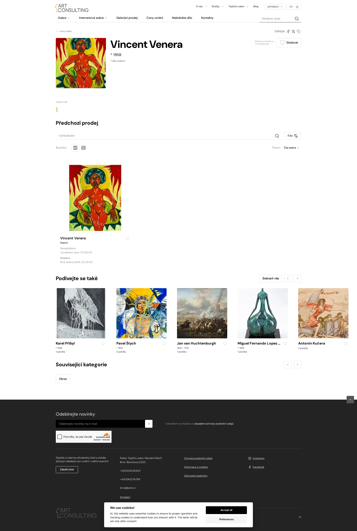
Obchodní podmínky (196, 475)
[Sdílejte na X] (293, 31)
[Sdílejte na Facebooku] (288, 31)
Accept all (226, 509)
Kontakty (125, 497)
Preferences (226, 519)
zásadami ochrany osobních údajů (214, 423)
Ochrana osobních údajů (198, 458)
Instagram (258, 458)
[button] (350, 399)
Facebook (258, 467)
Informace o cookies (196, 467)
